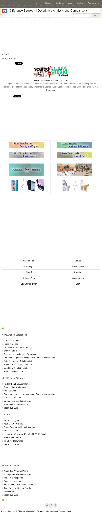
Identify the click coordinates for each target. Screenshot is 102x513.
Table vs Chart (10, 391)
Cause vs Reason (12, 341)
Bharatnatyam (29, 266)
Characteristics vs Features (16, 347)
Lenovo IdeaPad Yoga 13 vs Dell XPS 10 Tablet (25, 434)
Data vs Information (12, 398)
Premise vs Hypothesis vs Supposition (21, 354)
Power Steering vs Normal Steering (19, 427)
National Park (29, 261)
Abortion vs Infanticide (13, 371)
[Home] (4, 10)
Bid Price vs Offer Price (14, 438)
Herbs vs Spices (11, 344)
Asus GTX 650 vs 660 (13, 424)
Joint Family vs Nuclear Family (17, 488)
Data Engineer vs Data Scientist (18, 361)
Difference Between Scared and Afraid (51, 80)
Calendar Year (29, 278)
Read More (51, 90)
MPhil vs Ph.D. (10, 492)
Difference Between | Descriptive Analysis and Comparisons (48, 10)
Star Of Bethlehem (29, 284)
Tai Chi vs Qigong (11, 420)
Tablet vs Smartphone (13, 478)
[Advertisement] (51, 35)
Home (37, 3)
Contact (80, 3)
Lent (78, 284)
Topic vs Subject (11, 431)
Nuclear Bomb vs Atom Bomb (17, 384)
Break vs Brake (10, 351)
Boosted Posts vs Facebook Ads (18, 365)
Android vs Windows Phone (16, 404)
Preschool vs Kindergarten (15, 387)
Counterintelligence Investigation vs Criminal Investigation (29, 358)
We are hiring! (94, 3)
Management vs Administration (17, 401)
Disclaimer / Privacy (64, 3)
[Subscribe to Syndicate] (3, 500)
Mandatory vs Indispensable (16, 368)
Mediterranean (78, 278)
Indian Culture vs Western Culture (18, 485)
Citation (48, 3)
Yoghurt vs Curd (11, 408)
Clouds (78, 261)
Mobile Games (78, 266)
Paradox (78, 272)
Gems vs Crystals (11, 444)
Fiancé (29, 272)
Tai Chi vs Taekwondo (13, 441)
